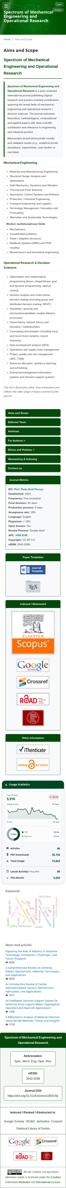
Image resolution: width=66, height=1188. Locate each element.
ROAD (30, 1121)
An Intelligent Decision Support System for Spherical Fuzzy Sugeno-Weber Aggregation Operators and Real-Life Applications (33, 1004)
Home (7, 39)
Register (58, 10)
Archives (13, 431)
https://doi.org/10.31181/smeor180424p (33, 1095)
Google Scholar (14, 1121)
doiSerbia (43, 1121)
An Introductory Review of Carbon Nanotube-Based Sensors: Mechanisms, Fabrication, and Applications (30, 987)
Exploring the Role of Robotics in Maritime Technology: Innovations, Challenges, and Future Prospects (31, 955)
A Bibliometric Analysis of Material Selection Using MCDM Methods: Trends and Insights (33, 1018)
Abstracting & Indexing (22, 459)
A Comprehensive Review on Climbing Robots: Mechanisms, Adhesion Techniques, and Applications (33, 971)
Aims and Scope (18, 413)
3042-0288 (33, 1078)
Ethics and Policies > (21, 449)
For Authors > (16, 440)
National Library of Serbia (33, 1128)
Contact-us (15, 468)
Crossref (56, 1121)
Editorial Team (17, 422)
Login (59, 4)
